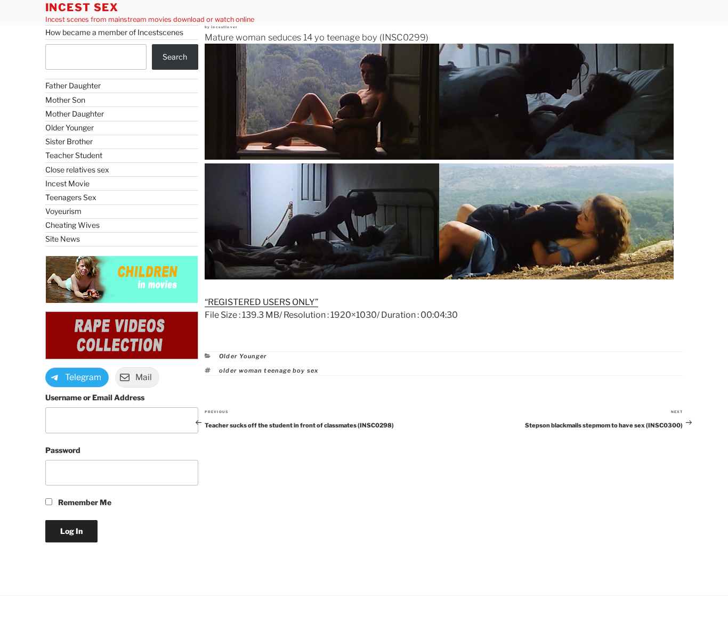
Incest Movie (67, 183)
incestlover (224, 27)
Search (175, 56)
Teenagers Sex (70, 197)
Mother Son (65, 99)
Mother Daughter (74, 113)
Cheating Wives (72, 224)
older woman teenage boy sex (268, 370)
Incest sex (82, 7)
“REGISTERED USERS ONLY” (261, 302)
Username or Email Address (94, 397)
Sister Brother (69, 141)
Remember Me (83, 502)
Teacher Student (73, 155)
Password (62, 450)
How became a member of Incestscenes (114, 32)
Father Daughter (73, 85)
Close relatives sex (77, 169)
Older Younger (243, 356)
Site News (62, 238)
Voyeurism (63, 211)
